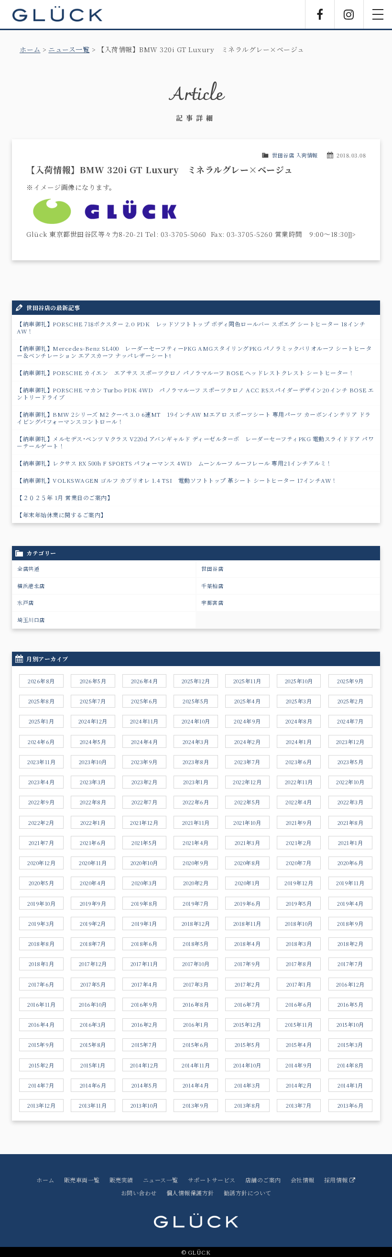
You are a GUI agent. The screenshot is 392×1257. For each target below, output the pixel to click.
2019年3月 (41, 923)
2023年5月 (351, 762)
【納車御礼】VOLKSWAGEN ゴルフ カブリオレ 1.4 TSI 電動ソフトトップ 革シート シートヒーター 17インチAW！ (177, 480)
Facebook (319, 14)
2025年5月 (196, 701)
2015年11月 (299, 1024)
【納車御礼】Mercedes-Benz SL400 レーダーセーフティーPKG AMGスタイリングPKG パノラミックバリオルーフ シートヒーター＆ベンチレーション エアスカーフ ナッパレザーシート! (194, 351)
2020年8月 (247, 863)
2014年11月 (196, 1065)
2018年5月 (196, 943)
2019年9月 (93, 903)
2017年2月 (248, 984)
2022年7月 (144, 802)
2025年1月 (41, 721)
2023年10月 (93, 762)
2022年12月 (247, 782)
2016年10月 (93, 1004)
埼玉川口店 (31, 619)
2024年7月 (350, 721)
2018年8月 (41, 943)
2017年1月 (299, 984)
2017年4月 (144, 984)
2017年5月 (93, 984)
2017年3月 (196, 984)
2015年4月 (299, 1044)
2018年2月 (351, 943)
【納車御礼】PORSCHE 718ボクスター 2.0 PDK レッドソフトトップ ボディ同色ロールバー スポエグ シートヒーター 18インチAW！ (191, 327)
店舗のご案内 (263, 1180)
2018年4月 (247, 943)
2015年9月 (41, 1044)
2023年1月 (196, 782)
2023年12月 (350, 741)
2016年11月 (41, 1004)
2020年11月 (93, 863)
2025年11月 (247, 681)
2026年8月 (41, 681)
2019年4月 (350, 903)
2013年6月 (351, 1105)
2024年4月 (144, 741)
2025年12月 (196, 681)
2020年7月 (299, 863)
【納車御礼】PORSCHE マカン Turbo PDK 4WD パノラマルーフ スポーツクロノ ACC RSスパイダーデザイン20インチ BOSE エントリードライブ (195, 393)
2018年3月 (299, 943)
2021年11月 (196, 822)
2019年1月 (144, 923)
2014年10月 (247, 1065)
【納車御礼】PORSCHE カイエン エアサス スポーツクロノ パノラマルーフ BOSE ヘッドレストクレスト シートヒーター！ (185, 372)
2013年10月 (144, 1105)
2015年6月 (196, 1044)
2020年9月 (196, 863)
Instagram (349, 14)
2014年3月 (247, 1085)
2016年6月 (298, 1004)
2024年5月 (93, 741)
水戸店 (25, 602)
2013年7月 (299, 1105)
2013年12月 (41, 1105)
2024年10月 (196, 721)
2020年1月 (247, 883)
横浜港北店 (31, 586)
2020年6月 (351, 863)
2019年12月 (298, 883)
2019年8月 (144, 903)
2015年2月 (41, 1065)
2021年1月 (350, 842)
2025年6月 (144, 701)
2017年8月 (299, 964)
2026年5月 (93, 681)
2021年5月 (144, 842)
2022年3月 (351, 802)
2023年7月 (247, 762)
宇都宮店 (212, 602)
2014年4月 (196, 1085)
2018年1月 (41, 964)
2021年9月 (299, 822)
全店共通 (28, 568)
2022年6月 (196, 802)
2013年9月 (196, 1105)
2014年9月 (298, 1065)
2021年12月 (144, 822)
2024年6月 (41, 741)
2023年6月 (298, 762)
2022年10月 (350, 782)
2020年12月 (41, 863)
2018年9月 (350, 923)
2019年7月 (196, 903)
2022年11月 (299, 782)
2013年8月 (247, 1105)
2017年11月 (144, 964)
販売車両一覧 (82, 1180)
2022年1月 (93, 822)
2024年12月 (93, 721)
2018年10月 (299, 923)
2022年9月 (41, 802)
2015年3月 (350, 1044)
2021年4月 (196, 842)
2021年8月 (351, 822)
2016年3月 (93, 1024)
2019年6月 (247, 903)
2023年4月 (41, 782)
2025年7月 (93, 701)
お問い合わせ (139, 1193)
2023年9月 (144, 762)
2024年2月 (247, 741)
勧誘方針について (248, 1193)
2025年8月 (41, 701)
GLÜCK (57, 14)
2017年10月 (196, 964)
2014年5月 (144, 1085)
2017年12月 (93, 964)
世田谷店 (212, 568)
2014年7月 (41, 1085)
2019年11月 (350, 883)
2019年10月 (41, 903)
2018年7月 (93, 943)
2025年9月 (350, 681)
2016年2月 (144, 1024)
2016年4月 (41, 1024)
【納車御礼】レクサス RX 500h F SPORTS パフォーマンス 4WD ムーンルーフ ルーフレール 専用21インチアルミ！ (174, 463)
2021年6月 (93, 842)
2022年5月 (247, 802)
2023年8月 (196, 762)
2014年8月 (350, 1065)
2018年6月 (144, 943)
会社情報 (303, 1180)
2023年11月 (41, 762)
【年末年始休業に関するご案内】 (62, 515)
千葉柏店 (212, 586)
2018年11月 (247, 923)
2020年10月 (144, 863)
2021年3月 (248, 842)
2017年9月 (247, 964)
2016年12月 (350, 984)
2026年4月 (144, 681)
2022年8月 (93, 802)
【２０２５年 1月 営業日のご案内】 (65, 497)
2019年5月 (299, 903)
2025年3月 (299, 701)
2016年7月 (247, 1004)
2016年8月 (196, 1004)
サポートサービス (212, 1180)
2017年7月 (350, 964)
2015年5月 (248, 1044)
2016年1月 (196, 1024)
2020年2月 (196, 883)
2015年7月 (144, 1044)
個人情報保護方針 (190, 1193)
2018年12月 (196, 923)
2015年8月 (93, 1044)
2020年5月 (41, 883)
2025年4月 (247, 701)
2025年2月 (351, 701)
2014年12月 (144, 1065)
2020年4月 (93, 883)
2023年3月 (93, 782)
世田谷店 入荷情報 (295, 155)
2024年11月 (144, 721)
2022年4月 (298, 802)
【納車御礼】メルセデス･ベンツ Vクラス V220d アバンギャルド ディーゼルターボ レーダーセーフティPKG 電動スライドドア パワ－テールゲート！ (195, 442)
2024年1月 (299, 741)
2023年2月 (144, 782)
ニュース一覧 (68, 49)
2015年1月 (93, 1065)
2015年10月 (350, 1024)
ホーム (30, 49)
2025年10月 (299, 681)
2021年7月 (41, 842)
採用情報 (337, 1180)
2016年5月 (351, 1004)
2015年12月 (247, 1024)
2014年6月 (93, 1085)
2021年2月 (299, 842)
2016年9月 (144, 1004)
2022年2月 (41, 822)
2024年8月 (299, 721)
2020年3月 (144, 883)
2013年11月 (93, 1105)
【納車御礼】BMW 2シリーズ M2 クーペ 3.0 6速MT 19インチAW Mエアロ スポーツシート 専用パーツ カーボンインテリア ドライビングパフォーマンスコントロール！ (194, 417)
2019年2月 (93, 923)
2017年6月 (41, 984)
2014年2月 (299, 1085)
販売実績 (121, 1180)
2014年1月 (350, 1085)
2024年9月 (247, 721)
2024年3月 (196, 741)
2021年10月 (247, 822)
